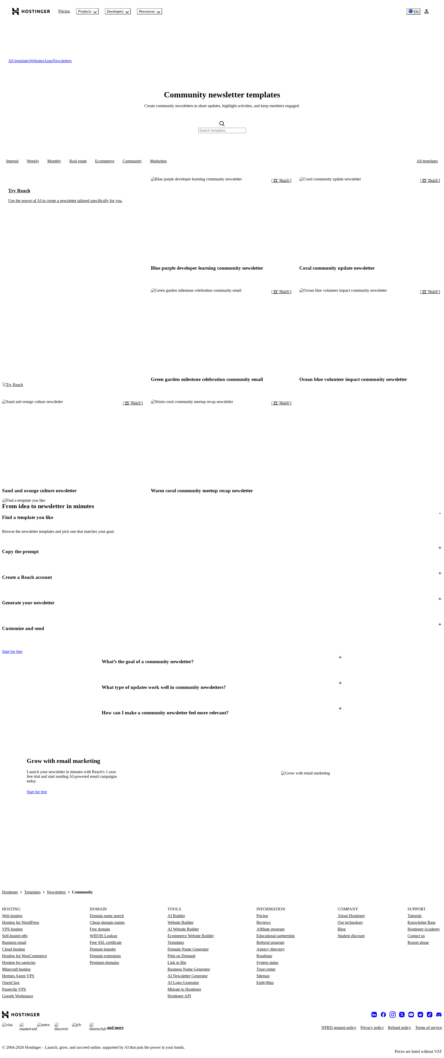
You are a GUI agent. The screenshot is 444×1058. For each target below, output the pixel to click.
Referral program (270, 942)
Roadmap (264, 956)
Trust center (265, 969)
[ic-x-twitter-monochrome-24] (402, 1014)
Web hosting (12, 916)
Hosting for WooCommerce (24, 956)
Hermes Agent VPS (18, 976)
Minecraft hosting (16, 969)
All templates (427, 161)
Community (132, 161)
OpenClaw (11, 982)
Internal (12, 161)
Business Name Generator (189, 969)
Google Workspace (17, 996)
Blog (342, 929)
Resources (147, 11)
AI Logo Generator (183, 982)
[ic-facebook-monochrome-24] (383, 1014)
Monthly (54, 161)
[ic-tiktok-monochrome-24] (430, 1014)
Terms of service (428, 1027)
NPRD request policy (338, 1027)
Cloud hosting (13, 949)
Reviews (263, 922)
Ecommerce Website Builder (191, 936)
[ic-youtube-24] (411, 1014)
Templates (32, 892)
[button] (222, 517)
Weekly (33, 161)
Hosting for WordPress (20, 922)
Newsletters (56, 892)
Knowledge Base (422, 922)
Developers (115, 11)
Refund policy (399, 1027)
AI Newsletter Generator (188, 976)
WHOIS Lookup (103, 936)
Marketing (158, 161)
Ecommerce (104, 161)
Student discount (351, 936)
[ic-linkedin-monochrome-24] (374, 1014)
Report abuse (418, 942)
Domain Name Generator (188, 949)
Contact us (416, 936)
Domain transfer (103, 949)
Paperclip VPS (14, 989)
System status (267, 962)
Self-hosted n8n (14, 936)
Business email (14, 942)
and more (115, 1027)
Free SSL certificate (106, 942)
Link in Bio (177, 962)
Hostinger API (179, 996)
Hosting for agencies (18, 962)
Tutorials (415, 916)
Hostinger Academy (424, 929)
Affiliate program (270, 929)
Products (84, 11)
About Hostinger (351, 916)
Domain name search (107, 916)
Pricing (64, 11)
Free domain (100, 929)
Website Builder (180, 922)
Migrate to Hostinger (184, 989)
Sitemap (263, 976)
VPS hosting (12, 929)
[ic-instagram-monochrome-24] (393, 1014)
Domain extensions (105, 956)
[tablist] (222, 61)
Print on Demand (181, 956)
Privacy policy (372, 1027)
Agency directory (270, 949)
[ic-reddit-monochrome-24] (420, 1014)
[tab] (19, 61)
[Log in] (426, 11)
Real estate (78, 161)
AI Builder (176, 916)
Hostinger (10, 892)
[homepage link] (31, 11)
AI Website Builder (183, 929)
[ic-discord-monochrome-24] (439, 1014)
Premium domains (104, 962)
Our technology (350, 922)
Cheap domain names (107, 922)
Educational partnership (275, 936)
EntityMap (265, 982)
